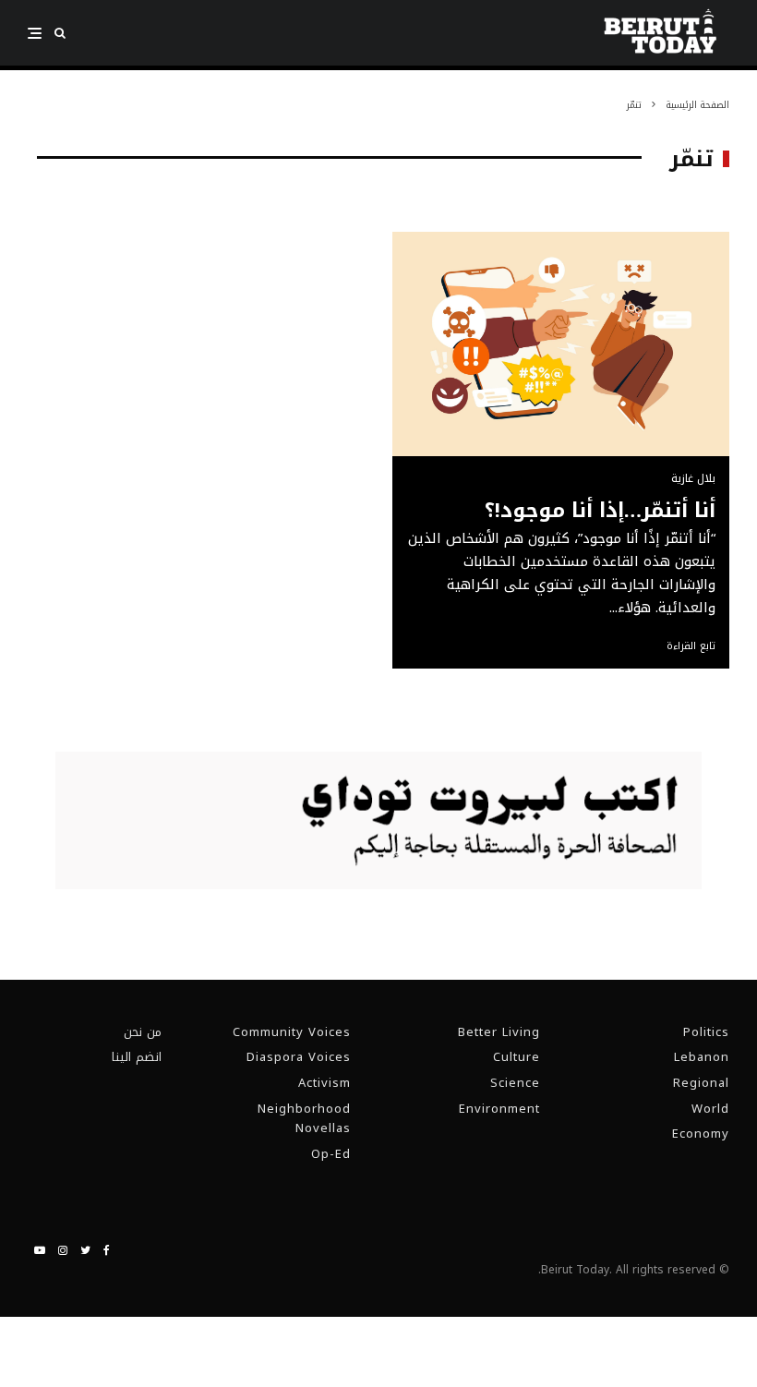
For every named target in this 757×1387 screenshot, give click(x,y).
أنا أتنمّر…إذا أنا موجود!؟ (600, 511)
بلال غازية (693, 478)
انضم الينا (137, 1056)
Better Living (499, 1031)
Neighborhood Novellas (304, 1118)
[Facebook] (106, 1250)
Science (515, 1082)
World (710, 1108)
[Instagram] (63, 1250)
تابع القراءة (691, 646)
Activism (324, 1082)
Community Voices (292, 1031)
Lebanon (701, 1056)
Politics (706, 1031)
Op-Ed (331, 1153)
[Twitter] (85, 1250)
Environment (499, 1108)
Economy (700, 1133)
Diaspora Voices (298, 1056)
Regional (701, 1082)
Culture (516, 1056)
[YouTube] (40, 1250)
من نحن (143, 1031)
